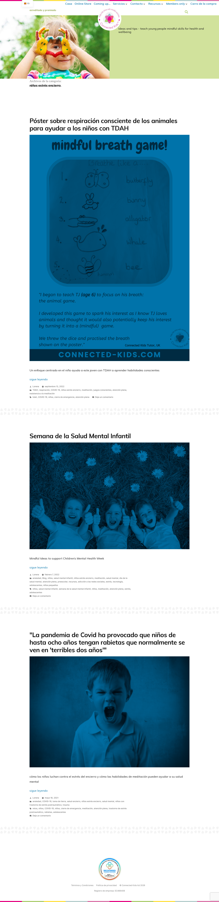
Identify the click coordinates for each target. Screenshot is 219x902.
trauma (66, 805)
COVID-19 (55, 390)
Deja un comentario (104, 397)
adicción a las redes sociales (91, 581)
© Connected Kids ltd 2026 (132, 885)
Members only (175, 3)
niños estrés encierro (71, 390)
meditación (87, 390)
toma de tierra (59, 801)
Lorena (36, 386)
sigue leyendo (39, 379)
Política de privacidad (106, 885)
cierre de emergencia (64, 397)
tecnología (118, 581)
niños (50, 397)
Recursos (154, 3)
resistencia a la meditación (42, 393)
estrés (109, 581)
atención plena (119, 390)
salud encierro (73, 801)
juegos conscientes (102, 390)
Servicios (119, 3)
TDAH (35, 390)
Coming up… (102, 3)
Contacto (136, 3)
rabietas (48, 812)
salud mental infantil (63, 578)
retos (35, 808)
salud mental (112, 578)
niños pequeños (50, 585)
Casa (68, 3)
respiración (44, 390)
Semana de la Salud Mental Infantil (80, 436)
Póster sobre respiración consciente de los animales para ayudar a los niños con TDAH (103, 124)
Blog (44, 578)
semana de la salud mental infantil (75, 589)
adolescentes (36, 585)
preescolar (63, 581)
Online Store (83, 3)
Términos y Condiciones (82, 885)
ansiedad (37, 578)
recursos (73, 581)
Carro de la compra (203, 3)
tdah (35, 397)
